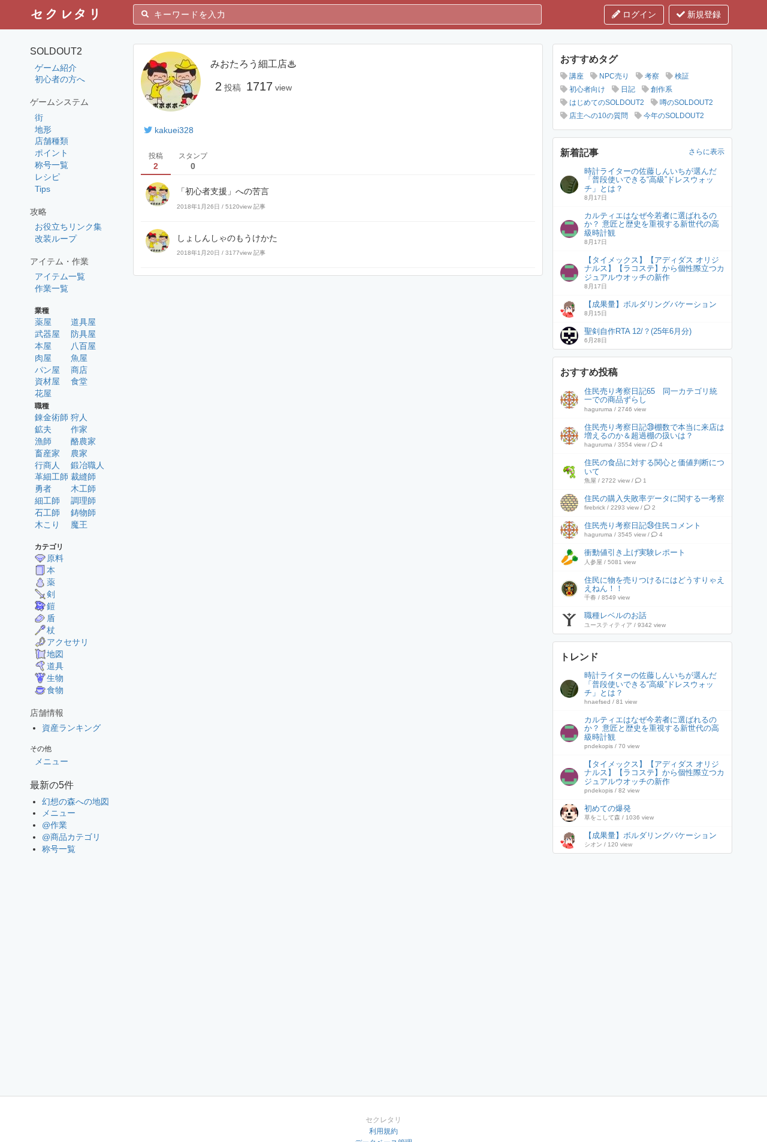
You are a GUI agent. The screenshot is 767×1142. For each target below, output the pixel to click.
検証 (681, 76)
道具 (55, 666)
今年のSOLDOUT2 (673, 116)
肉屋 (43, 358)
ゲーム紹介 (56, 68)
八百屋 (83, 346)
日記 (627, 89)
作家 (79, 429)
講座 (575, 76)
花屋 (43, 393)
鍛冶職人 (87, 465)
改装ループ (56, 238)
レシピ (47, 177)
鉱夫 (43, 429)
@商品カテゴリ (71, 837)
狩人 (79, 417)
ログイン (638, 14)
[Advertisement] (642, 936)
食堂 (79, 381)
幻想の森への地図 (75, 801)
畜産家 (47, 453)
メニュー (51, 761)
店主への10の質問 (597, 116)
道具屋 (83, 322)
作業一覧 (51, 288)
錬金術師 (51, 417)
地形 (43, 129)
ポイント (51, 153)
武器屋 (47, 334)
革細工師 (51, 476)
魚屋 (79, 358)
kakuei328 (174, 130)
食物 (55, 690)
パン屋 (47, 370)
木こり (47, 524)
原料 (55, 558)
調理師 (83, 500)
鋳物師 (83, 512)
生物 (55, 678)
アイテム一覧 (60, 276)
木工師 (83, 488)
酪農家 (83, 441)
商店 (79, 370)
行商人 (47, 465)
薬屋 (43, 322)
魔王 (79, 524)
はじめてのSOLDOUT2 (605, 102)
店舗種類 (51, 141)
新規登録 (703, 14)
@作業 (54, 825)
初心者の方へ (60, 79)
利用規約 (383, 1131)
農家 (79, 453)
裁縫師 (83, 476)
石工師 (47, 512)
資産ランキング (71, 728)
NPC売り (613, 76)
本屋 (43, 346)
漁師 (43, 441)
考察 (651, 76)
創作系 (660, 89)
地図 (55, 654)
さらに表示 (706, 151)
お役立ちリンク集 (68, 226)
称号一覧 (51, 165)
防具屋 (83, 334)
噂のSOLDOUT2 (685, 102)
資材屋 (47, 381)
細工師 (47, 500)
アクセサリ (68, 642)
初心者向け (586, 89)
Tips (42, 189)
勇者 (43, 488)
